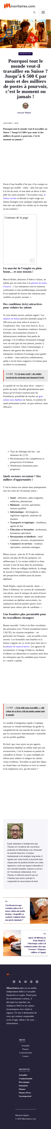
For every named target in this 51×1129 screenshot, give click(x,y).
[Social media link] (14, 981)
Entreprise (23, 1086)
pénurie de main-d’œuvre (17, 646)
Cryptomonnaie (25, 1079)
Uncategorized (25, 1096)
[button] (34, 12)
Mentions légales (22, 1115)
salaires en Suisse (11, 318)
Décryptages (25, 53)
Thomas (28, 113)
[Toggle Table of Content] (31, 260)
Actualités (23, 1075)
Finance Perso (25, 1093)
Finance (25, 1049)
